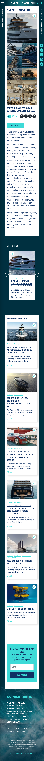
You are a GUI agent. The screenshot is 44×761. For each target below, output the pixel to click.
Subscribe (22, 674)
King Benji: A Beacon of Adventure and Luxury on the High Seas (19, 350)
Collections (21, 719)
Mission (11, 728)
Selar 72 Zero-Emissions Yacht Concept (19, 562)
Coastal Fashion (15, 708)
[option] (22, 275)
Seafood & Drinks (15, 714)
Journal (24, 716)
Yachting (16, 3)
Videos (10, 719)
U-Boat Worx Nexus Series (20, 609)
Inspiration (13, 716)
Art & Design (13, 711)
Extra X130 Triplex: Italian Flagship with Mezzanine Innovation (21, 283)
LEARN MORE (15, 125)
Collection (21, 728)
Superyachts (24, 10)
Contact (11, 731)
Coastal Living (14, 705)
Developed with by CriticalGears (22, 753)
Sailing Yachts (11, 557)
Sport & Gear (27, 711)
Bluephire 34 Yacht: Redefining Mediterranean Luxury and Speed (20, 402)
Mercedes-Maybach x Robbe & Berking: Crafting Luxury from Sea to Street (21, 455)
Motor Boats (13, 722)
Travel (25, 3)
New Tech (17, 556)
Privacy (21, 731)
